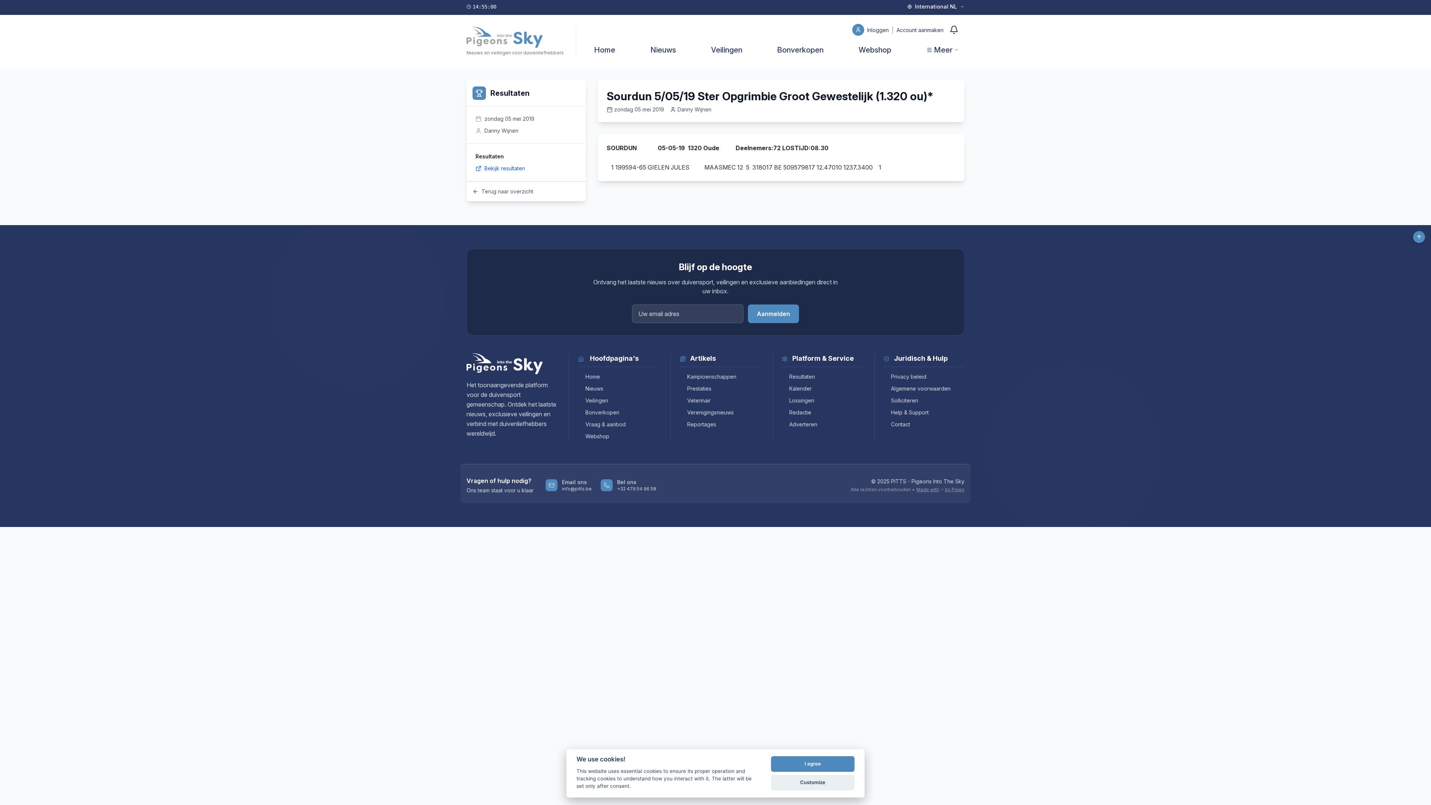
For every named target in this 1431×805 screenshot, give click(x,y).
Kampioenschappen (711, 376)
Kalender (800, 388)
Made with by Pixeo (940, 489)
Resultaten (802, 376)
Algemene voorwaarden (921, 388)
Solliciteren (904, 400)
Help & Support (910, 412)
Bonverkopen (800, 49)
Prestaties (699, 388)
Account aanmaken (920, 30)
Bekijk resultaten (504, 168)
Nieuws (663, 49)
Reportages (701, 424)
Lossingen (801, 400)
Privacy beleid (908, 376)
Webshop (875, 49)
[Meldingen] (954, 29)
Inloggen (878, 30)
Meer (943, 49)
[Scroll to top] (1419, 237)
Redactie (800, 412)
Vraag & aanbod (605, 424)
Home (604, 49)
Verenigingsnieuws (710, 412)
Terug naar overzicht (507, 191)
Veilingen (726, 49)
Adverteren (803, 424)
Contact (900, 424)
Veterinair (699, 400)
